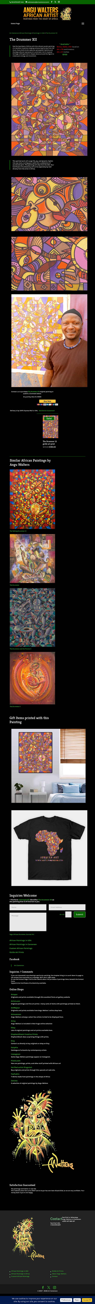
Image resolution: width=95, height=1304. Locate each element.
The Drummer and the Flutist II (20, 649)
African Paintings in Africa (20, 1274)
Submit (79, 914)
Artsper (14, 994)
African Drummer (19, 934)
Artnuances (16, 1014)
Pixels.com (15, 1061)
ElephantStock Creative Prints (24, 1034)
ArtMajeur (15, 1008)
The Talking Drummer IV (18, 531)
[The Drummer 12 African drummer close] (47, 232)
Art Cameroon (19, 965)
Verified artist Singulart (21, 1067)
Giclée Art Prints (17, 952)
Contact (55, 1276)
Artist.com (15, 1001)
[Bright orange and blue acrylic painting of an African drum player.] (47, 157)
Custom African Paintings (21, 948)
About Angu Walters (59, 1274)
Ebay (13, 1028)
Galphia (14, 1048)
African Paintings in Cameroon (23, 944)
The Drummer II (15, 706)
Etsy (13, 1041)
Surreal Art (30, 934)
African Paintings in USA (20, 940)
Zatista (14, 1081)
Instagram (15, 1054)
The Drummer (14, 585)
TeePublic (15, 1074)
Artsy (13, 1021)
